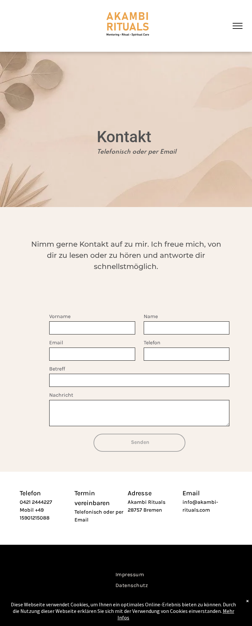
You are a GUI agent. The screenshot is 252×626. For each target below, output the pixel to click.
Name (151, 316)
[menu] (237, 25)
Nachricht (61, 395)
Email (56, 342)
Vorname (60, 316)
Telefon (152, 342)
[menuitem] (130, 574)
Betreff (57, 369)
